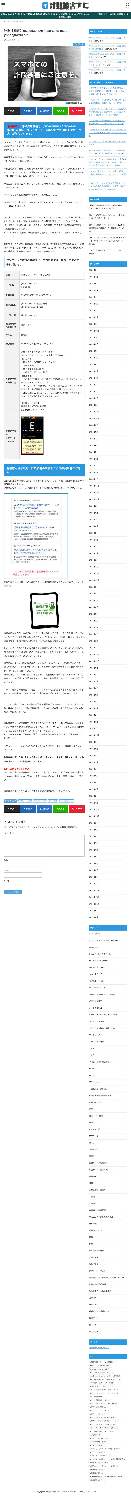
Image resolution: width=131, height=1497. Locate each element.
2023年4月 (93, 540)
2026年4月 (93, 297)
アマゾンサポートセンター (100, 1442)
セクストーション (96, 981)
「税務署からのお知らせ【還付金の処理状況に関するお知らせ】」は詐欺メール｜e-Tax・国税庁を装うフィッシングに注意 (107, 91)
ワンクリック (11, 801)
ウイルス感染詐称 (96, 967)
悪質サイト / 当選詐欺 (98, 1163)
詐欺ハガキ (93, 1257)
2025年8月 (93, 351)
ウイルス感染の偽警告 (98, 961)
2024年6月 (93, 445)
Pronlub (115, 1428)
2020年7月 (93, 762)
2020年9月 (93, 749)
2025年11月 (94, 331)
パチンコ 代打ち (96, 1001)
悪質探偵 (92, 1176)
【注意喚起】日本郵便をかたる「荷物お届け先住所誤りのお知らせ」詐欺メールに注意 (107, 122)
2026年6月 (93, 284)
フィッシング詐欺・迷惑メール (102, 1028)
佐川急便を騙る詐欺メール (100, 1096)
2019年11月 (94, 816)
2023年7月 (93, 519)
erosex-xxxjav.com (97, 1379)
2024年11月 (94, 412)
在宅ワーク (93, 1136)
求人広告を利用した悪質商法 (101, 1217)
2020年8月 (93, 756)
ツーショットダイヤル (98, 988)
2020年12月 (94, 729)
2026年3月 (93, 304)
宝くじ (92, 1143)
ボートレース (94, 1035)
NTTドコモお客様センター (100, 1407)
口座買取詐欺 (94, 1129)
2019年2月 (93, 877)
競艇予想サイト (95, 1230)
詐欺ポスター (94, 1264)
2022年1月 (93, 641)
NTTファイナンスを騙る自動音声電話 (104, 940)
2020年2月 (93, 796)
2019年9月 (93, 830)
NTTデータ (113, 1404)
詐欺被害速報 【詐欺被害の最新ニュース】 (107, 1278)
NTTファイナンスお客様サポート (102, 1417)
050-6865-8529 (26, 801)
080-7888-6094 (96, 1362)
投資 (91, 1183)
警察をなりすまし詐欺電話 (100, 1291)
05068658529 (41, 801)
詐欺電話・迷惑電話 (97, 1284)
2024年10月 (94, 418)
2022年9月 (93, 587)
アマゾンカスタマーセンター (101, 1438)
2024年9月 (93, 425)
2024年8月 (93, 432)
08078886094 (111, 1362)
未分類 (92, 1197)
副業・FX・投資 (96, 1116)
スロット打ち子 (95, 974)
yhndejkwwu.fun (67, 801)
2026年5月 (93, 290)
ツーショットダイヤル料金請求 (102, 994)
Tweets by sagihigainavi (99, 1348)
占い (91, 1123)
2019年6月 (93, 850)
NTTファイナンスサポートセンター (103, 1424)
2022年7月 (93, 600)
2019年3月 (93, 870)
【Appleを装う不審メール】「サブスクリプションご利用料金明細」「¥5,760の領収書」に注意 (108, 133)
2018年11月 (94, 897)
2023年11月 (94, 493)
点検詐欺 (92, 1224)
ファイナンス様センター (99, 1459)
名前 (6, 860)
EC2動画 (117, 1376)
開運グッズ (93, 1318)
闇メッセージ (94, 1332)
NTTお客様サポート (98, 1397)
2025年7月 (93, 358)
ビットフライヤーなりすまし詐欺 (103, 1015)
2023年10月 (94, 499)
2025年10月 (94, 338)
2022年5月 (93, 614)
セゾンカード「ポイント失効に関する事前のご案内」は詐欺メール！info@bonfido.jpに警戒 (107, 174)
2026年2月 (93, 310)
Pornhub (94, 1428)
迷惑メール (93, 1305)
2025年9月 (93, 344)
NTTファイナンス (97, 1414)
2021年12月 (94, 648)
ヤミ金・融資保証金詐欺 (99, 1062)
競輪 (91, 1237)
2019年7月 (93, 843)
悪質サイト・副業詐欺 (98, 1170)
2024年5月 (93, 452)
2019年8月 (93, 836)
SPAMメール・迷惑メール (100, 954)
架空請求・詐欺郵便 (97, 1210)
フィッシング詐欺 (96, 1021)
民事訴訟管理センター (99, 1473)
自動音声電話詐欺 (96, 1251)
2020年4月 (93, 782)
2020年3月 (93, 789)
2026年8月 (93, 270)
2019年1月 (93, 884)
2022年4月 (93, 621)
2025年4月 (93, 378)
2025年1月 (93, 398)
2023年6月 (93, 526)
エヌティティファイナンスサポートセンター (106, 1449)
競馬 (91, 1244)
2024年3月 (93, 466)
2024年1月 (93, 479)
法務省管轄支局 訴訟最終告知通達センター (106, 1476)
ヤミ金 (92, 1055)
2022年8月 (93, 594)
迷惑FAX (92, 1298)
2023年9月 (93, 506)
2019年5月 (93, 857)
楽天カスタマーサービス (99, 1463)
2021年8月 (93, 675)
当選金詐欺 (93, 1149)
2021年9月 (93, 668)
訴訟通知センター (97, 1480)
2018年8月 (93, 917)
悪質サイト (93, 1156)
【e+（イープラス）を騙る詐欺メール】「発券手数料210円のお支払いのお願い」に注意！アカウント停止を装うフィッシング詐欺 (108, 162)
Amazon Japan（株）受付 (100, 1365)
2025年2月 (93, 391)
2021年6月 (93, 688)
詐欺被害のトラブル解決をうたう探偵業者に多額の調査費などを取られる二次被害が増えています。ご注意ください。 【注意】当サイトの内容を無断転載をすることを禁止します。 (66, 15)
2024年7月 (93, 439)
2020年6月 (93, 769)
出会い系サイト (95, 1102)
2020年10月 (94, 742)
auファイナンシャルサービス (101, 1372)
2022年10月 (94, 580)
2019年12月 (94, 809)
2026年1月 (93, 317)
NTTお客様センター (98, 1404)
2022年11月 (94, 573)
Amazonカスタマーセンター (101, 1369)
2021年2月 (93, 715)
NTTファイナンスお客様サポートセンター (105, 1421)
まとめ (92, 1048)
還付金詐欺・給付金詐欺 (99, 1311)
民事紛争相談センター (99, 1470)
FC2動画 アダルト (97, 1383)
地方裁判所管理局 (118, 1459)
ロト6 (91, 1069)
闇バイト (92, 1325)
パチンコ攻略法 (95, 1008)
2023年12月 (94, 486)
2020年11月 (94, 735)
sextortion (93, 947)
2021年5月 (93, 695)
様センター (116, 1466)
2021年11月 (94, 654)
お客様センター (96, 1435)
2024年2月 (93, 472)
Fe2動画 (111, 1383)
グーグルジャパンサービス (100, 1452)
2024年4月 (93, 459)
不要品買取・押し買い (98, 1089)
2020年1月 (93, 803)
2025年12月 (94, 324)
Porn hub (53, 801)
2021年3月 (93, 708)
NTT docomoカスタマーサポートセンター (105, 1390)
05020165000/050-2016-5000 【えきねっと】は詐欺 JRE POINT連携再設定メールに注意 (108, 151)
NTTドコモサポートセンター (101, 1411)
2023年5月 (93, 533)
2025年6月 (93, 364)
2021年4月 (93, 701)
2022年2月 (93, 634)
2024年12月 (94, 405)
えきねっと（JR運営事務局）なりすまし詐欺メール (107, 143)
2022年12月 (94, 567)
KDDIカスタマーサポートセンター (103, 1386)
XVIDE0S (109, 1431)
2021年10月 (94, 661)
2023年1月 (93, 560)
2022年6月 (93, 607)
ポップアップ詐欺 (96, 1042)
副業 (91, 1109)
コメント (9, 833)
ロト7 (91, 1075)
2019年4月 (93, 863)
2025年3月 (93, 385)
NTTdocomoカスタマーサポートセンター (105, 1393)
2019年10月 (94, 823)
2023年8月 (93, 513)
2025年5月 (93, 371)
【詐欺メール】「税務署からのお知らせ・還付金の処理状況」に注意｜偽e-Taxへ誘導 (107, 101)
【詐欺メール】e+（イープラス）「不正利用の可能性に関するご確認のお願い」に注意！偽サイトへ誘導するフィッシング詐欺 (108, 112)
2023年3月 (93, 547)
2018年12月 (94, 890)
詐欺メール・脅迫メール (99, 1271)
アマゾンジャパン (97, 1445)
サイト (7, 881)
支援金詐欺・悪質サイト (99, 1190)
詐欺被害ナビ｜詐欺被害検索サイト (63, 1492)
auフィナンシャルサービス (100, 1376)
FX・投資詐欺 (95, 934)
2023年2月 (93, 553)
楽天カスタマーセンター (99, 1466)
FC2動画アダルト (114, 1379)
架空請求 (92, 1203)
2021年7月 (93, 681)
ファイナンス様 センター (99, 1456)
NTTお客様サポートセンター (101, 1400)
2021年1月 (93, 722)
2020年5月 (93, 776)
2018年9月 (93, 911)
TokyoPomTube (96, 1431)
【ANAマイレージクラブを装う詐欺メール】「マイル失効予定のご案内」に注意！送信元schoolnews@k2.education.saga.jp (107, 186)
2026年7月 (93, 277)
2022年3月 (93, 627)
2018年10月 (94, 904)
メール (7, 871)
